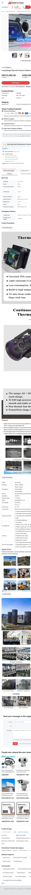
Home (3, 11)
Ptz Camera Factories (8, 872)
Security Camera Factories (24, 869)
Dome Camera (6, 857)
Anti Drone (4, 835)
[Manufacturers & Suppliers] (16, 2)
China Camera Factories (9, 869)
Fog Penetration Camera (22, 841)
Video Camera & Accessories (20, 857)
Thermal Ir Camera (7, 876)
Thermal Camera (6, 838)
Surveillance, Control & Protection (24, 11)
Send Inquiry (15, 83)
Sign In (4, 163)
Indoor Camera (6, 861)
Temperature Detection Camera (23, 838)
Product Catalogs (24, 832)
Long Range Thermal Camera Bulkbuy (12, 880)
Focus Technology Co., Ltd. (20, 888)
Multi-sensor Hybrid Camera (8, 841)
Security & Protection (10, 11)
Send (15, 743)
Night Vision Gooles (21, 835)
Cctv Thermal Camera (20, 876)
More (3, 883)
